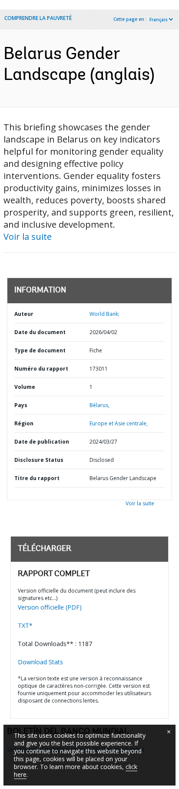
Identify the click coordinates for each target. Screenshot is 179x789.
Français (158, 20)
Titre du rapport (37, 478)
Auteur (23, 314)
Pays (20, 405)
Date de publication (41, 441)
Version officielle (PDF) (50, 607)
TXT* (25, 625)
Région (23, 423)
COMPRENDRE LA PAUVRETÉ (38, 18)
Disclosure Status (38, 460)
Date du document (40, 332)
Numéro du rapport (41, 368)
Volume (24, 387)
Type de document (40, 350)
